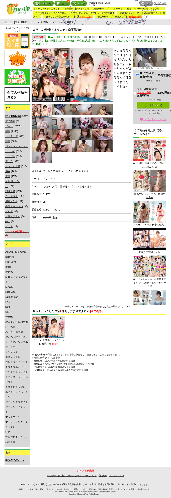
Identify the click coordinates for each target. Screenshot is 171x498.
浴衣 (7, 171)
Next (108, 75)
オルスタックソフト (16, 361)
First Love (10, 261)
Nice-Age (10, 291)
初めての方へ (85, 16)
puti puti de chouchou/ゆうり (149, 313)
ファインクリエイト (16, 402)
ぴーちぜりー (12, 326)
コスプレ (10, 156)
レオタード (11, 136)
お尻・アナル (12, 216)
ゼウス (9, 382)
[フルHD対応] (21, 22)
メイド (9, 211)
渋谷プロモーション (16, 437)
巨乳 (7, 141)
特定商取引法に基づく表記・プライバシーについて (72, 475)
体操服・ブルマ (68, 186)
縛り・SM (11, 201)
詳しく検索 (160, 3)
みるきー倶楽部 (14, 331)
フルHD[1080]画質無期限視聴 (147, 92)
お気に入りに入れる (154, 119)
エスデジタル (12, 356)
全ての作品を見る (17, 94)
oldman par (11, 296)
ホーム (8, 22)
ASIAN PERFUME (15, 251)
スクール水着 (12, 166)
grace (8, 266)
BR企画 (9, 256)
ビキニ (9, 126)
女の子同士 (11, 196)
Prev (36, 75)
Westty (9, 316)
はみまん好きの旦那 (16, 321)
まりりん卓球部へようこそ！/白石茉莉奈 (48, 341)
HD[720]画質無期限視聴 (147, 74)
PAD (7, 301)
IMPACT (10, 271)
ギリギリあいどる (15, 366)
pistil (7, 306)
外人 (7, 221)
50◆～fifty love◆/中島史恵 (149, 224)
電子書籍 (10, 121)
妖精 (7, 432)
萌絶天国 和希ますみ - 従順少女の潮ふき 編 (149, 164)
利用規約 (103, 475)
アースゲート (12, 346)
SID (7, 311)
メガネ (9, 226)
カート (65, 3)
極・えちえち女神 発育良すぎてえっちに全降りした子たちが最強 (149, 282)
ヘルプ (81, 3)
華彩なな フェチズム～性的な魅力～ (149, 195)
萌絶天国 (10, 442)
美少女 (9, 161)
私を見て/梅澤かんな (149, 251)
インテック (11, 351)
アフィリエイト (116, 475)
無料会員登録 (135, 16)
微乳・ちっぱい (14, 206)
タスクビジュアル (15, 387)
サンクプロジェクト (16, 372)
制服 (7, 131)
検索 (149, 3)
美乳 (7, 176)
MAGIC (9, 286)
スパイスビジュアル (16, 377)
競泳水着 (10, 191)
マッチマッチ (12, 417)
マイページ (46, 3)
